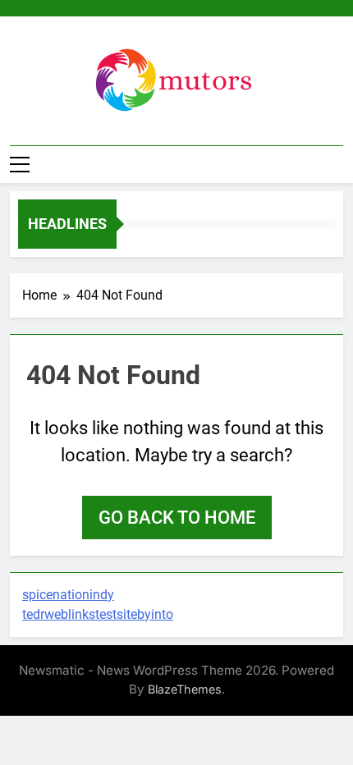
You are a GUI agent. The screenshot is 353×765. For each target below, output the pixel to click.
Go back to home (177, 517)
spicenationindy (68, 594)
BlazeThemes (185, 689)
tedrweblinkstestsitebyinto (97, 614)
